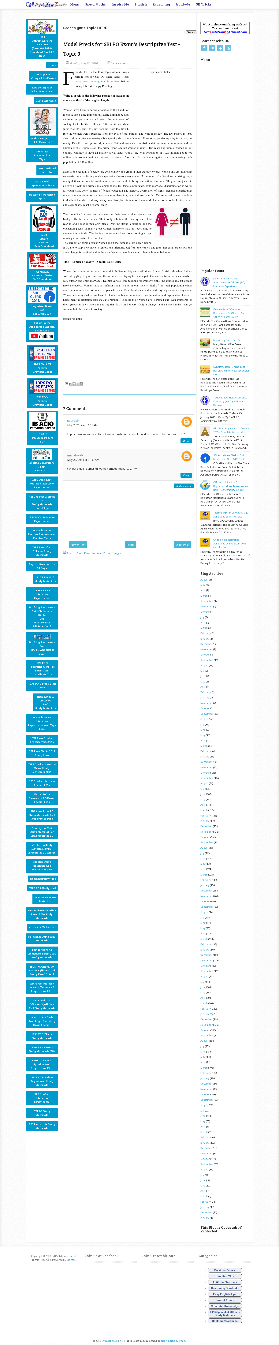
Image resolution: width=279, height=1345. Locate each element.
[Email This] (71, 384)
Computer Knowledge (225, 1306)
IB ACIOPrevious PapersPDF (42, 437)
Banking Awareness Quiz (42, 196)
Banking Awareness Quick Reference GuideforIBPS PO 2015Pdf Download (42, 616)
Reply (186, 441)
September (206, 601)
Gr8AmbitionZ (110, 1341)
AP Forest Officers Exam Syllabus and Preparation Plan (41, 987)
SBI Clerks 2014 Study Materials (41, 938)
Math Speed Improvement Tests (42, 183)
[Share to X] (78, 384)
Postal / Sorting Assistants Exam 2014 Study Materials (42, 953)
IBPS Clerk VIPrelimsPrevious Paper (42, 367)
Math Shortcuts (46, 100)
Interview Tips (225, 1276)
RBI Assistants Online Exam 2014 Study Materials (42, 914)
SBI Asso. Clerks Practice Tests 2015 (42, 740)
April (203, 590)
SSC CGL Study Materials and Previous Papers (41, 865)
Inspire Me (120, 4)
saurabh (73, 421)
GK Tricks (204, 4)
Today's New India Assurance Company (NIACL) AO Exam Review (230, 401)
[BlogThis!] (74, 384)
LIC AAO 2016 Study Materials (45, 579)
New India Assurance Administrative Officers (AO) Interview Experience (229, 282)
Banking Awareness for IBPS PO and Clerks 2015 (42, 647)
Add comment (183, 486)
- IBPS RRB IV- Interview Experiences (42, 594)
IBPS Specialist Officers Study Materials (41, 551)
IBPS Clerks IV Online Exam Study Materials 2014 (42, 768)
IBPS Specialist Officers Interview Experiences (42, 483)
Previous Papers (224, 1270)
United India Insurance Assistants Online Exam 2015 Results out (229, 543)
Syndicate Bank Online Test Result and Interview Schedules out (231, 370)
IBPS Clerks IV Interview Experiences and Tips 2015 (42, 722)
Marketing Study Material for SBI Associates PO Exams (41, 848)
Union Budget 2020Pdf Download (43, 140)
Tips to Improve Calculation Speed (42, 89)
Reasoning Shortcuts (225, 1288)
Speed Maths (95, 4)
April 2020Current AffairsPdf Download (42, 275)
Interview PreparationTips (42, 155)
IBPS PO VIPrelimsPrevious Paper (42, 400)
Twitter (212, 48)
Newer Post (78, 545)
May (202, 585)
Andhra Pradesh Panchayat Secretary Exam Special (41, 1021)
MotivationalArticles (47, 170)
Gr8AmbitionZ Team (173, 1341)
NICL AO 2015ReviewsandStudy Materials (45, 702)
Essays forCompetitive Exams (43, 76)
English (141, 4)
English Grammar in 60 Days (42, 566)
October (205, 611)
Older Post (182, 545)
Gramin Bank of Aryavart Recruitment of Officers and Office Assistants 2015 (229, 313)
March (204, 595)
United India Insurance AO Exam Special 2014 (41, 798)
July (202, 617)
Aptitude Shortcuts (225, 1282)
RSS (228, 48)
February (205, 633)
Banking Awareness (225, 1320)
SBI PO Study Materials (42, 1113)
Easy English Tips (224, 1294)
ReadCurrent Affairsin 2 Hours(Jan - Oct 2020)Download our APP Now (42, 46)
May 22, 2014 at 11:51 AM (83, 459)
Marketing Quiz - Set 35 (226, 340)
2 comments (118, 63)
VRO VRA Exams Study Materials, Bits (42, 1049)
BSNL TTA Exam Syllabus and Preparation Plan (42, 1064)
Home (75, 4)
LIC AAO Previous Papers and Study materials (41, 1081)
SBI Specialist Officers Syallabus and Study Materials (42, 1004)
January (204, 638)
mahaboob (75, 455)
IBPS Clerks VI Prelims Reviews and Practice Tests (42, 534)
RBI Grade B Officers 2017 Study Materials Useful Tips (41, 502)
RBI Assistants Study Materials (42, 1126)
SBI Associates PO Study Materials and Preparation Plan (42, 814)
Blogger (71, 1259)
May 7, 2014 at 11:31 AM (82, 425)
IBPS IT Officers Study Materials (42, 1036)
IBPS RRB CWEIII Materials (45, 899)
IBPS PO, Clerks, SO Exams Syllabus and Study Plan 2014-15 (42, 970)
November (206, 606)
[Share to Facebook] (81, 384)
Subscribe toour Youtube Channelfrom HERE (41, 326)
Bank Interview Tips (43, 878)
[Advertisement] (107, 18)
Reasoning (161, 4)
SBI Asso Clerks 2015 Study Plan (42, 753)
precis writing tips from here (102, 81)
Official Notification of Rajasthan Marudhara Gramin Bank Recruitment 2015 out (230, 485)
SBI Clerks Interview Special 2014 (42, 783)
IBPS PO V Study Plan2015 (42, 685)
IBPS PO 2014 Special (42, 888)
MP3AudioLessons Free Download (44, 240)
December (206, 644)
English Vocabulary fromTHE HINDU (41, 466)
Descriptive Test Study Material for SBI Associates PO (42, 831)
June (203, 676)
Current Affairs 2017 (42, 927)
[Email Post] (66, 383)
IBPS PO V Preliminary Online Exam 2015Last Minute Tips (41, 668)
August (204, 579)
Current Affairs (224, 1300)
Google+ (220, 48)
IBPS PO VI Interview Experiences (42, 519)
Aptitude (183, 4)
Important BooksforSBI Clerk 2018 (42, 309)
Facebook (204, 48)
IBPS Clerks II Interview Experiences (41, 1098)
